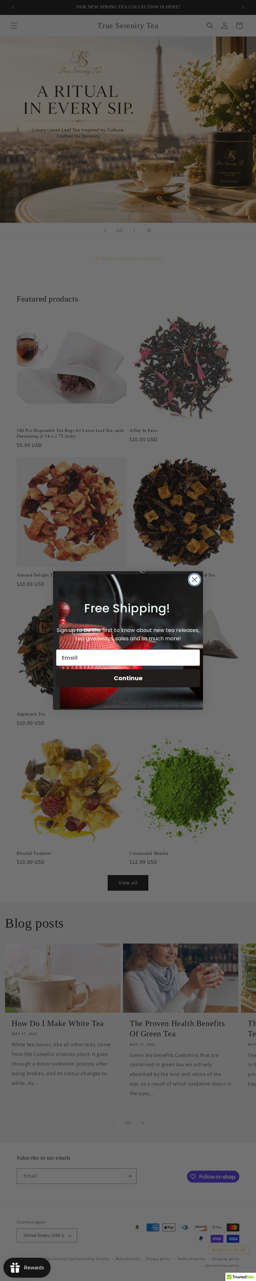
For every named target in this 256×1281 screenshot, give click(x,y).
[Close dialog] (194, 579)
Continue (128, 678)
